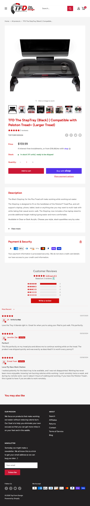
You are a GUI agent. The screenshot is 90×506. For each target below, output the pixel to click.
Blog (51, 435)
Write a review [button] (45, 301)
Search (52, 416)
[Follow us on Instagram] (10, 488)
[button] (14, 130)
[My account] (78, 8)
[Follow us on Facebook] (6, 488)
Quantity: (12, 162)
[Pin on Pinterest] (71, 135)
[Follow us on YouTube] (15, 488)
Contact (52, 427)
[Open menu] (6, 8)
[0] (83, 8)
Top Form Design (15, 135)
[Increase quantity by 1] (32, 162)
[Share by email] (80, 135)
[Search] (70, 8)
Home (7, 21)
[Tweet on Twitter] (75, 135)
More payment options (64, 176)
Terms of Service (56, 431)
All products (16, 21)
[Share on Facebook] (66, 135)
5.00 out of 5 (51, 276)
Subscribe (12, 472)
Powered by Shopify (12, 499)
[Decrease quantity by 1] (20, 162)
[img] (7, 316)
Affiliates (53, 420)
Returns (52, 424)
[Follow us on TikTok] (19, 488)
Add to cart (26, 171)
